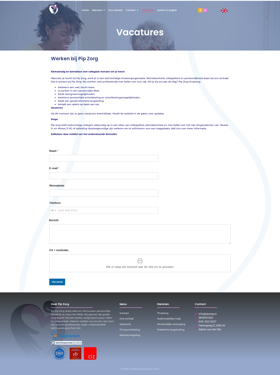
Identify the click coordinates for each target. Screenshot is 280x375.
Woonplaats (56, 185)
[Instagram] (205, 10)
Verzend (57, 281)
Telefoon (55, 202)
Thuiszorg (163, 313)
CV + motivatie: (59, 250)
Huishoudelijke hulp (169, 318)
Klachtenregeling (130, 335)
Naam (53, 150)
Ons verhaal (127, 318)
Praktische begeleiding (171, 329)
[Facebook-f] (200, 10)
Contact (124, 313)
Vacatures (125, 324)
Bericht (53, 220)
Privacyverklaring (130, 329)
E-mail (54, 168)
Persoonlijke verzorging (171, 324)
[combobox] (53, 210)
